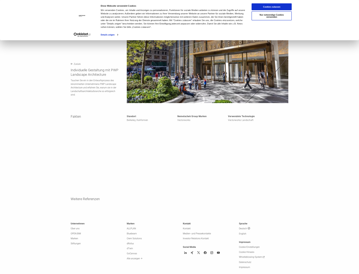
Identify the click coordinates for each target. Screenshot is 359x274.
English (242, 233)
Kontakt (187, 228)
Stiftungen (76, 243)
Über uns (75, 228)
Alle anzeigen (133, 258)
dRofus (130, 243)
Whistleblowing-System (250, 257)
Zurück (77, 64)
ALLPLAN (131, 228)
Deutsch (243, 228)
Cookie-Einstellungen (249, 247)
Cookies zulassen (271, 7)
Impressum (244, 267)
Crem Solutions (134, 238)
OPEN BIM (76, 233)
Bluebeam (132, 233)
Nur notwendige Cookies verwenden (272, 16)
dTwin (130, 248)
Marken (74, 238)
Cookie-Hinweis (246, 252)
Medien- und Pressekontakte (197, 233)
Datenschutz (245, 262)
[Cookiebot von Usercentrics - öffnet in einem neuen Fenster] (82, 35)
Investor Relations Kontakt (196, 238)
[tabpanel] (207, 57)
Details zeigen (108, 35)
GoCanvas (132, 253)
